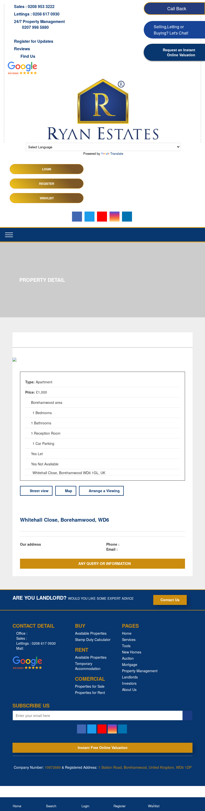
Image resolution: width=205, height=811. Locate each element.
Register (46, 183)
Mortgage (129, 664)
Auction (128, 658)
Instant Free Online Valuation (103, 747)
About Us (129, 689)
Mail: (19, 648)
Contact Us (170, 599)
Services (129, 639)
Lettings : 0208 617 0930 (35, 643)
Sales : (21, 638)
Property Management (140, 670)
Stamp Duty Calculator (92, 639)
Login (46, 169)
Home (127, 633)
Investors (129, 683)
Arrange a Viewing (104, 490)
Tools (126, 645)
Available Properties (90, 633)
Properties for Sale (89, 686)
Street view (38, 490)
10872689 (53, 767)
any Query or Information (104, 563)
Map (68, 490)
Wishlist (47, 198)
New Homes (131, 651)
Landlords (130, 676)
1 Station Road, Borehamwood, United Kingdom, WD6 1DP (145, 767)
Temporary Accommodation (87, 666)
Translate (116, 153)
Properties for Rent (90, 692)
